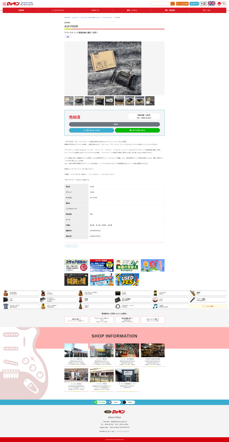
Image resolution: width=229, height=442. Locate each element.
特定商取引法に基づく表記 (106, 431)
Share (116, 402)
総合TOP (195, 3)
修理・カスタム (132, 10)
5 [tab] (114, 97)
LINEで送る (101, 402)
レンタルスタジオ (58, 10)
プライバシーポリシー (123, 431)
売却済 (116, 124)
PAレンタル (207, 10)
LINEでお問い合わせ (138, 130)
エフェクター (75, 17)
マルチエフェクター (108, 17)
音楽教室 (21, 10)
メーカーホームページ (76, 169)
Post (130, 402)
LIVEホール (95, 10)
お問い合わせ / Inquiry (93, 130)
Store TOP (67, 17)
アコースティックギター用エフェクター (90, 17)
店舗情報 (204, 3)
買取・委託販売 (170, 10)
